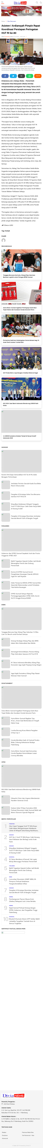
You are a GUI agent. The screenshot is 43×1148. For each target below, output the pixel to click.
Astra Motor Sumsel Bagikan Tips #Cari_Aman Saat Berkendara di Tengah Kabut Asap (25, 721)
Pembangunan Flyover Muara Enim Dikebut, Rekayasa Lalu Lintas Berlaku (22, 900)
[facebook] (5, 76)
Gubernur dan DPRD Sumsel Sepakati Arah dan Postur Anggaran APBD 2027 (21, 555)
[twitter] (13, 76)
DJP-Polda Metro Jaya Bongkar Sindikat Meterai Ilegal (20, 373)
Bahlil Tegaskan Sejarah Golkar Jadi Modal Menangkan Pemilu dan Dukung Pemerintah (26, 563)
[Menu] (2, 2)
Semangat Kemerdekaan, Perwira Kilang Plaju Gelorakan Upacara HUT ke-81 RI (25, 653)
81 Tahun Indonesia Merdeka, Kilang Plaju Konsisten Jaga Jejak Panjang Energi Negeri (26, 664)
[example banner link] (14, 1098)
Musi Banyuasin (12, 21)
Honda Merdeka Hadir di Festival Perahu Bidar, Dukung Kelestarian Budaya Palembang (25, 743)
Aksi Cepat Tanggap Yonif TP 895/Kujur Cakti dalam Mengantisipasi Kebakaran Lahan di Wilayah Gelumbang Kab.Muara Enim (23, 828)
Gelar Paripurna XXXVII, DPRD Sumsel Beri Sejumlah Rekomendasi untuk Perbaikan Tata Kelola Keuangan (26, 585)
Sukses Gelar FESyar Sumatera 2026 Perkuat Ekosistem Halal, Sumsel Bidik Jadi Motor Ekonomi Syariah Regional (26, 810)
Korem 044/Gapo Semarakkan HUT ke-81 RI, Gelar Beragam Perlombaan (19, 476)
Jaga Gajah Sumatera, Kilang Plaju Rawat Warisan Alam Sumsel (25, 675)
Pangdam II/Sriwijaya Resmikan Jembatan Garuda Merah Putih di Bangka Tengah (25, 517)
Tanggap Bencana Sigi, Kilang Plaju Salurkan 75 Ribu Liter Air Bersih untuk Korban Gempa (20, 633)
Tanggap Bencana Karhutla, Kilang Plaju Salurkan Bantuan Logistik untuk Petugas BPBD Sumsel (19, 276)
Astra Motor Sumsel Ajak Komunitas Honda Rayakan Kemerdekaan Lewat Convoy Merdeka (24, 753)
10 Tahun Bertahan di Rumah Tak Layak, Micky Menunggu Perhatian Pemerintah (23, 860)
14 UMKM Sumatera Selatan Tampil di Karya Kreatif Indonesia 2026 (19, 437)
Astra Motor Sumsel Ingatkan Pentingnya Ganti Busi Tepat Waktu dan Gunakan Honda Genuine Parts (19, 309)
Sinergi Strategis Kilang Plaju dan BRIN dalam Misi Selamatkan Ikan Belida (24, 642)
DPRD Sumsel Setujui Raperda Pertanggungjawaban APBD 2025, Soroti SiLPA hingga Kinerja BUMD (25, 596)
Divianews (7, 36)
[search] (37, 2)
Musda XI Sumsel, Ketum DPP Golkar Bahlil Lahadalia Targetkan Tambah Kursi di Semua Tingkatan (24, 921)
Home (3, 21)
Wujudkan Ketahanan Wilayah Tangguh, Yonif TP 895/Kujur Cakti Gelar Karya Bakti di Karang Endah (26, 506)
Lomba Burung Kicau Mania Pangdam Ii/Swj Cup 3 (24, 732)
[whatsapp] (29, 76)
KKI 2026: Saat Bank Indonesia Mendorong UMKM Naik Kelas (20, 404)
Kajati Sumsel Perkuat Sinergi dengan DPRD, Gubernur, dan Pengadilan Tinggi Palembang (23, 910)
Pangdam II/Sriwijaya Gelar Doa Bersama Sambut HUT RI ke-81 (25, 496)
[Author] (4, 240)
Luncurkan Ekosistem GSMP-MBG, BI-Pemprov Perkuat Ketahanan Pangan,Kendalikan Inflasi (22, 882)
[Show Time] (26, 36)
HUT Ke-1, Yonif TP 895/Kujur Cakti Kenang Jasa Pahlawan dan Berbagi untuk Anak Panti (24, 840)
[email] (21, 76)
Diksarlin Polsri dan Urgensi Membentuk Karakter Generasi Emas (25, 799)
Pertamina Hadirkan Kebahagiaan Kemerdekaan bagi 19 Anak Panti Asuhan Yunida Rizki (21, 341)
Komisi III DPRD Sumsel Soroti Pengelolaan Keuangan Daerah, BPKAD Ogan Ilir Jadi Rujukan (24, 574)
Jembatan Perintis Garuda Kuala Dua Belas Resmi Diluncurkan (26, 485)
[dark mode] (41, 2)
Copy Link (38, 75)
